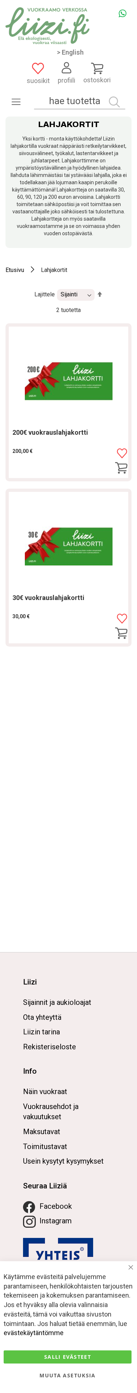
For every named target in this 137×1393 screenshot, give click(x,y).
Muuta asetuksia (67, 1375)
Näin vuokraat (45, 1091)
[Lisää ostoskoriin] (121, 468)
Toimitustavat (45, 1146)
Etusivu (14, 270)
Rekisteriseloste (49, 1046)
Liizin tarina (41, 1031)
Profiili (66, 80)
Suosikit (38, 80)
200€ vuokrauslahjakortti (50, 432)
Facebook (55, 1206)
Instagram (55, 1220)
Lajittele (44, 294)
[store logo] (47, 25)
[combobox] (79, 101)
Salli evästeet (67, 1356)
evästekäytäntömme (34, 1333)
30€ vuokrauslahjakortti (48, 597)
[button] (121, 453)
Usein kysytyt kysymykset (63, 1161)
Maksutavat (41, 1131)
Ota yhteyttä (42, 1017)
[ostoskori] (97, 68)
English (73, 52)
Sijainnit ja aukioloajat (57, 1002)
